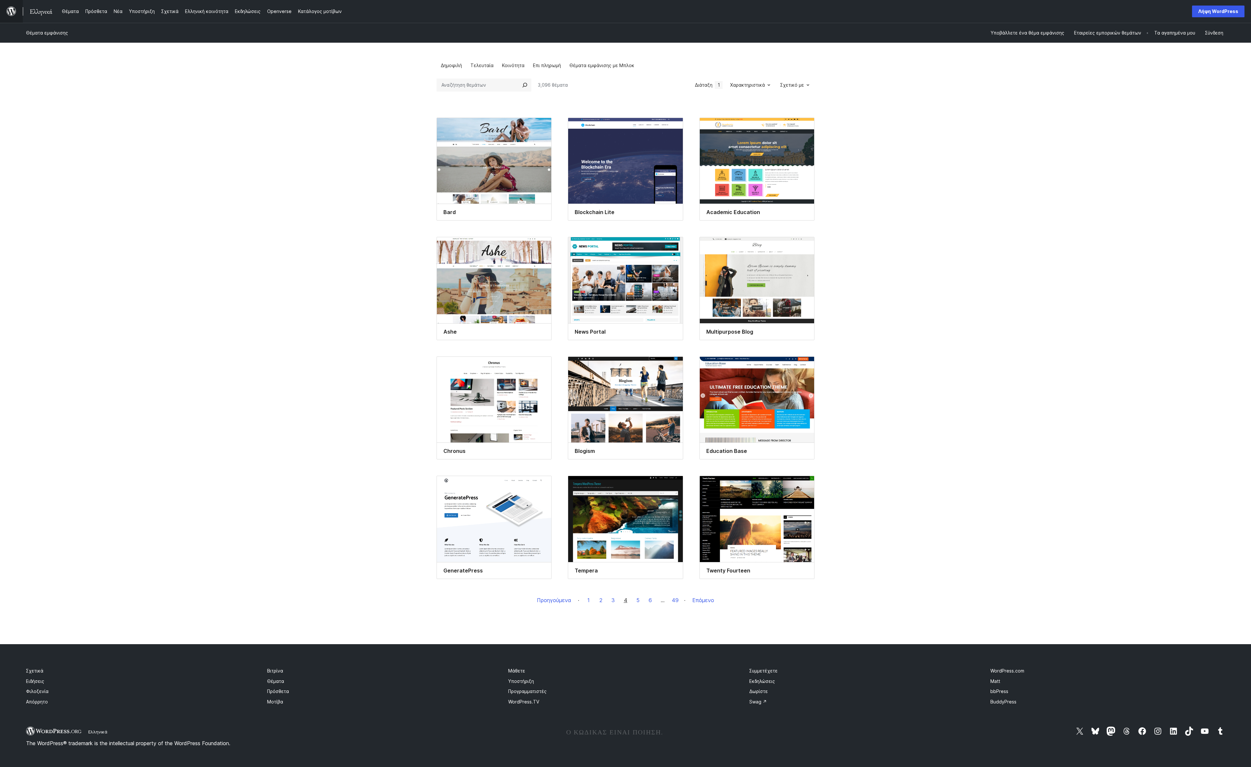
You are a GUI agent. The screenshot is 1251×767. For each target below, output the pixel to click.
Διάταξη (707, 85)
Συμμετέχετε (763, 670)
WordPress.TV (523, 701)
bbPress (999, 691)
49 (675, 600)
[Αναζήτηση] (524, 85)
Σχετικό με (792, 85)
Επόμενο (703, 600)
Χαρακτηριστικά (747, 85)
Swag (758, 701)
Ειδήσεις (35, 681)
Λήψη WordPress (1218, 11)
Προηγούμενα (554, 600)
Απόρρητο (37, 701)
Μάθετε (516, 670)
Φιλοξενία (37, 691)
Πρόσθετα (278, 691)
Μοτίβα (275, 701)
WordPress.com (1007, 670)
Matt (995, 681)
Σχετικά (34, 670)
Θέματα (275, 681)
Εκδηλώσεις (762, 681)
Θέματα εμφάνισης (47, 33)
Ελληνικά (98, 731)
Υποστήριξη (521, 681)
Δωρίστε (758, 691)
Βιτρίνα (275, 670)
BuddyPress (1003, 701)
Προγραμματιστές (527, 691)
